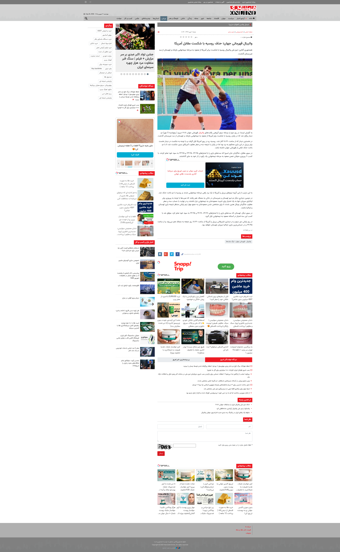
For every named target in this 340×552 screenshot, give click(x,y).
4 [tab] (138, 74)
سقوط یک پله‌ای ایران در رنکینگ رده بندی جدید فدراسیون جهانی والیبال (225, 412)
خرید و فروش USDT (104, 31)
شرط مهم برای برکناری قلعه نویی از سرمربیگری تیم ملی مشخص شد (227, 389)
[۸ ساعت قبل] (147, 289)
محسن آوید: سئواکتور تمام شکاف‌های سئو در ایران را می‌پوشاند (130, 363)
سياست (231, 18)
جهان (224, 18)
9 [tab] (124, 74)
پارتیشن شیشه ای (105, 81)
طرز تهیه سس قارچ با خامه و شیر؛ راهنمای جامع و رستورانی (127, 312)
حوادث (119, 18)
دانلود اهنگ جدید (106, 89)
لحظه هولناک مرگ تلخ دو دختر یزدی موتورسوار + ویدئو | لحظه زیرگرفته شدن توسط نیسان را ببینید (216, 366)
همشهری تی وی (208, 2)
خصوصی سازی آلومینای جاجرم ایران (129, 261)
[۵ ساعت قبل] (147, 252)
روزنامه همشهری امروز (248, 2)
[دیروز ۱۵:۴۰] (147, 314)
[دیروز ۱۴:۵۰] (147, 327)
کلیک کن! (135, 154)
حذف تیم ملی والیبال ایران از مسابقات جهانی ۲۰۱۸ (232, 404)
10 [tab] (121, 74)
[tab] (228, 359)
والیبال (201, 132)
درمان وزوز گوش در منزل (130, 298)
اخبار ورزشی (239, 32)
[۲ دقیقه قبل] (135, 37)
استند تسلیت (95, 56)
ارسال (161, 453)
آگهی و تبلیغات (219, 2)
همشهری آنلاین (241, 10)
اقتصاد (216, 18)
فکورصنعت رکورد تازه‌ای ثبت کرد (128, 285)
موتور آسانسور (107, 35)
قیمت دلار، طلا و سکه (243, 530)
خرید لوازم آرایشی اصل (104, 47)
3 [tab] (141, 74)
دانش (183, 18)
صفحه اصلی (248, 32)
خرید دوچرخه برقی (105, 64)
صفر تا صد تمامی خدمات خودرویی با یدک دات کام (127, 349)
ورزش (164, 18)
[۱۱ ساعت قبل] (147, 302)
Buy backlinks (97, 68)
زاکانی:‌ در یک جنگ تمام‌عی (240, 24)
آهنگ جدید (108, 60)
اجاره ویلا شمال (106, 43)
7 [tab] (130, 74)
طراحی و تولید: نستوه (169, 548)
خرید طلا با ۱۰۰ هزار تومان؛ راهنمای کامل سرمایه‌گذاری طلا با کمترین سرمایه (128, 326)
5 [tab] (135, 74)
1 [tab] (147, 74)
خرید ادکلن (94, 43)
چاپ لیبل (108, 68)
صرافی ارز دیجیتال (105, 72)
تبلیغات (248, 533)
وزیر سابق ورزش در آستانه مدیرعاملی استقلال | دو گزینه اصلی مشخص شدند (223, 381)
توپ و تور (231, 32)
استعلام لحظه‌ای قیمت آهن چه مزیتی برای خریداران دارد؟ (128, 249)
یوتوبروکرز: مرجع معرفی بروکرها (101, 85)
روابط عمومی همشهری (194, 2)
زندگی (190, 18)
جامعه (209, 18)
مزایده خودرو (107, 56)
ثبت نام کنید (185, 185)
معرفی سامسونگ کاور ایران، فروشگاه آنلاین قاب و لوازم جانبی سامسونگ (127, 338)
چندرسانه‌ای (146, 18)
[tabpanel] (135, 48)
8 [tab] (127, 74)
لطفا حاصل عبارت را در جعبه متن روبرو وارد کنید (235, 445)
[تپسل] (167, 159)
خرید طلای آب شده (105, 52)
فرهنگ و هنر (173, 18)
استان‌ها (156, 18)
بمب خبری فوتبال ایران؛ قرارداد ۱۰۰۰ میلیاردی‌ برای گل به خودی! (228, 370)
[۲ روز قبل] (147, 364)
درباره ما (248, 526)
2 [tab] (144, 74)
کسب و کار (128, 18)
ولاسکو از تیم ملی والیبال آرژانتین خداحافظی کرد (233, 408)
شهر (202, 18)
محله (196, 18)
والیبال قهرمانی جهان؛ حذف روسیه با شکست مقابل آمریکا (213, 43)
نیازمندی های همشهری (233, 2)
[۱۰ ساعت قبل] (147, 95)
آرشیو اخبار (241, 18)
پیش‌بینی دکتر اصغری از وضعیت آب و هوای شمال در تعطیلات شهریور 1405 (128, 276)
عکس (137, 18)
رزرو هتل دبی (107, 93)
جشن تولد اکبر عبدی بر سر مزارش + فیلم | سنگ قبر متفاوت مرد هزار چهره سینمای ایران (136, 61)
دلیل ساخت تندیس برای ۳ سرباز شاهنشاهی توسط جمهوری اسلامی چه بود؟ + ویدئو (221, 385)
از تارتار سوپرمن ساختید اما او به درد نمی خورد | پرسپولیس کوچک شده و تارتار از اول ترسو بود (218, 393)
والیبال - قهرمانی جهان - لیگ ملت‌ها (238, 241)
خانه (250, 18)
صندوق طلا (108, 77)
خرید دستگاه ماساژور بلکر (103, 39)
